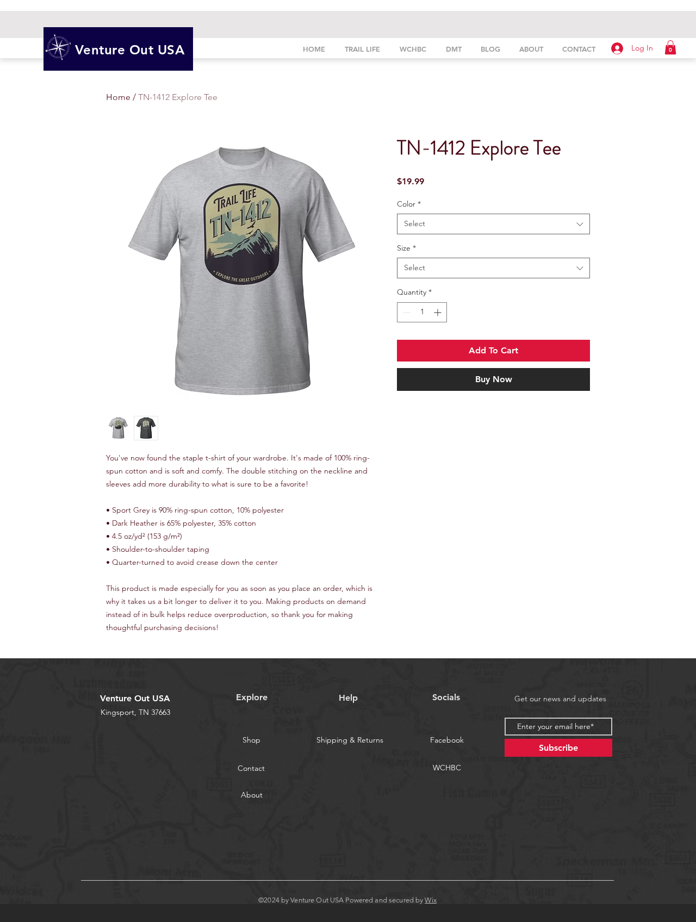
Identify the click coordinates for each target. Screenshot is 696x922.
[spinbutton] (422, 312)
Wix (430, 900)
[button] (670, 47)
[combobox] (493, 224)
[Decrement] (405, 312)
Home (118, 97)
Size (406, 248)
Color (409, 204)
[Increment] (438, 312)
